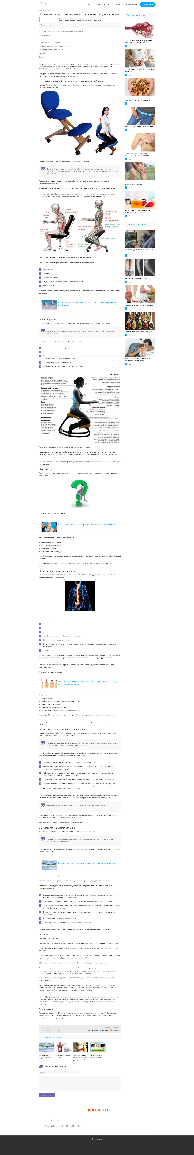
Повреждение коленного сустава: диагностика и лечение (138, 183)
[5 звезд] (48, 1030)
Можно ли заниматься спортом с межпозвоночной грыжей (86, 524)
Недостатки (43, 39)
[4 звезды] (46, 1030)
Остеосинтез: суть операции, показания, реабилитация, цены (87, 863)
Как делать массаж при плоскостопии (139, 305)
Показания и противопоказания (51, 42)
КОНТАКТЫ (148, 4)
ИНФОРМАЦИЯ (130, 4)
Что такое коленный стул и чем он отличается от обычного (61, 32)
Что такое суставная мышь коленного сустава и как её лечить (139, 251)
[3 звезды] (45, 1030)
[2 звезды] (43, 1030)
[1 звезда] (41, 1030)
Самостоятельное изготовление (51, 50)
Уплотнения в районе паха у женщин (139, 127)
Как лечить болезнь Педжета (136, 278)
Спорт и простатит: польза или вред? (96, 1056)
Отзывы (42, 53)
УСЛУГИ (88, 4)
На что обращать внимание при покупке (54, 46)
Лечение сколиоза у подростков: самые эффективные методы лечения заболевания (88, 682)
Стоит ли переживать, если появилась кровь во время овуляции (139, 41)
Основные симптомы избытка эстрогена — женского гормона (137, 154)
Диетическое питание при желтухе (138, 332)
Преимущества (44, 35)
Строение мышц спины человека (63, 1056)
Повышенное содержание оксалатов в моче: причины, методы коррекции (139, 99)
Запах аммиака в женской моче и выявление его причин (137, 212)
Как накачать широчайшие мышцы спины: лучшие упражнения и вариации (88, 303)
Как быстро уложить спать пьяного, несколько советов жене (138, 359)
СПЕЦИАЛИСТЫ (102, 4)
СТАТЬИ (116, 4)
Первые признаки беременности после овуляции (140, 70)
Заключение (43, 57)
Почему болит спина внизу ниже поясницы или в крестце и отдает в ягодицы (80, 1058)
